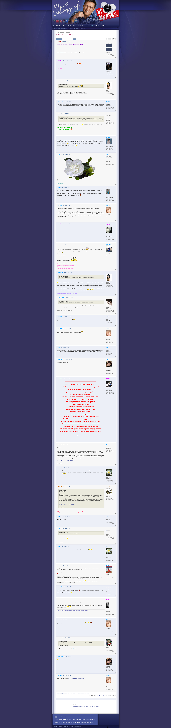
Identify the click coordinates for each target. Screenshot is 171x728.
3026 (113, 256)
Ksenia (59, 637)
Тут (71, 320)
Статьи (86, 25)
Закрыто (59, 39)
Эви (59, 467)
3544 (113, 123)
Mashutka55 (60, 359)
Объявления (71, 28)
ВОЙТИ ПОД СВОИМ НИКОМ (92, 706)
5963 (113, 93)
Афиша (64, 25)
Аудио (69, 25)
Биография (80, 25)
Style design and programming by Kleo (74, 726)
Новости (58, 25)
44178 (113, 393)
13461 (113, 392)
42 (115, 38)
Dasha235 (60, 205)
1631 (113, 614)
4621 (113, 311)
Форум (91, 25)
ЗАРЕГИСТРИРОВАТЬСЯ (79, 706)
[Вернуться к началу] (115, 57)
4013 (113, 239)
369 (112, 199)
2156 (113, 310)
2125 (113, 613)
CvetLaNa (60, 316)
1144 (113, 200)
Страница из (101, 38)
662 (112, 219)
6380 (113, 258)
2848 (113, 122)
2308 (113, 238)
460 (112, 373)
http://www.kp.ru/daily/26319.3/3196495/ (65, 460)
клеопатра (60, 80)
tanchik (59, 598)
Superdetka (60, 244)
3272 (113, 107)
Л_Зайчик (60, 223)
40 (112, 38)
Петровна (60, 60)
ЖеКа (59, 444)
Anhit (59, 347)
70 (112, 149)
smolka (59, 565)
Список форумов (63, 28)
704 (112, 74)
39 (110, 38)
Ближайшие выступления (80, 28)
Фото (74, 25)
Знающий (60, 486)
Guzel (59, 113)
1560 (113, 451)
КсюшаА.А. (60, 586)
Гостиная (57, 28)
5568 (113, 94)
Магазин (104, 25)
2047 (113, 480)
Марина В (60, 137)
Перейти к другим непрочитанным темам (86, 698)
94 (112, 148)
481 (112, 450)
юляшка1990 (61, 297)
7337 (113, 55)
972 (112, 577)
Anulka (59, 187)
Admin (59, 41)
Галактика (60, 101)
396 (112, 650)
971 (112, 481)
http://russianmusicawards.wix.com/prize (76, 678)
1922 (113, 499)
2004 (113, 651)
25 (112, 217)
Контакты (97, 25)
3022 (113, 108)
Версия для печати (60, 709)
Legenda (60, 378)
